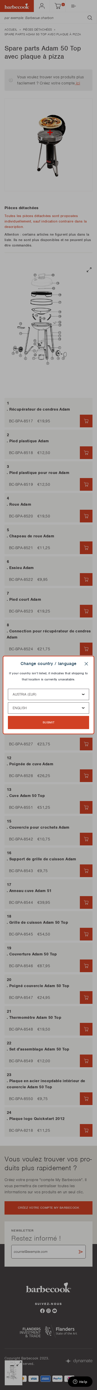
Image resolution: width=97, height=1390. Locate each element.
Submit (49, 722)
